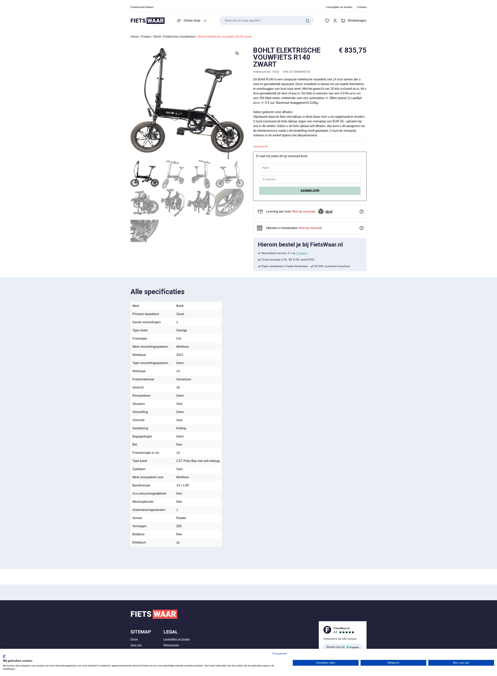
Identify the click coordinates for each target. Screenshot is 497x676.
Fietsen (146, 36)
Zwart (180, 314)
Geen (180, 363)
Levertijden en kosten (339, 7)
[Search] (307, 20)
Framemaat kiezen (142, 7)
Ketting (181, 428)
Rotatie (181, 518)
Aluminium (183, 379)
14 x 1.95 (182, 485)
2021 (179, 354)
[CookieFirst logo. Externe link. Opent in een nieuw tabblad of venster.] (4, 656)
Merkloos (182, 346)
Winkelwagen (357, 20)
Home (134, 36)
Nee (179, 444)
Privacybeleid (280, 653)
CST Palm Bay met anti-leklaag (198, 461)
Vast (179, 403)
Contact (362, 7)
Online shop (192, 20)
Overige (181, 330)
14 (178, 371)
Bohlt (157, 36)
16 (178, 387)
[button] (237, 53)
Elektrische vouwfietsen (179, 36)
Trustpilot (301, 253)
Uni (178, 338)
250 (179, 526)
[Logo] (147, 20)
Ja (178, 542)
